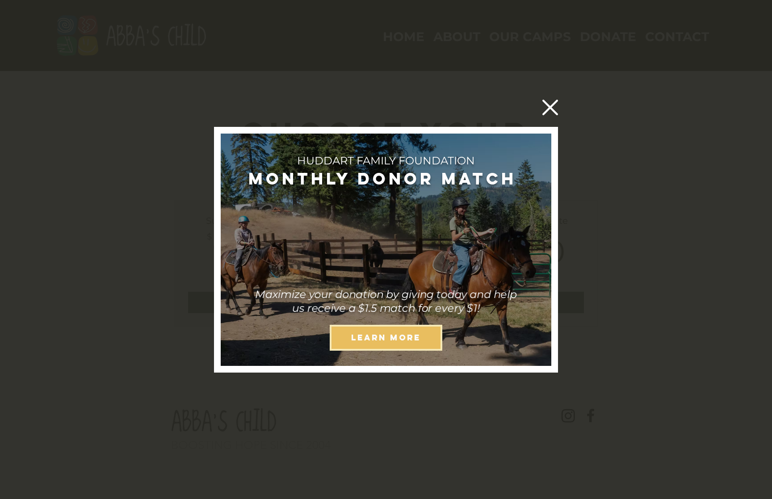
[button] (550, 107)
